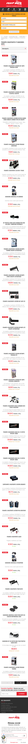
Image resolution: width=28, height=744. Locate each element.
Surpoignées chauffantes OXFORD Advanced (14, 484)
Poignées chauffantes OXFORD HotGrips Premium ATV (14, 354)
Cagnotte (3, 712)
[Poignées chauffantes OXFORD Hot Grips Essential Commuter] (14, 373)
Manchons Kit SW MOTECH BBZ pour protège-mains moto (14, 642)
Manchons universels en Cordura (14, 197)
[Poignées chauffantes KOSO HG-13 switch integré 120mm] (14, 426)
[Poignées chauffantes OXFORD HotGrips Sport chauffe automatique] (14, 269)
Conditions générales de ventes (9, 707)
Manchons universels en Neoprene (14, 563)
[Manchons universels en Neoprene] (14, 556)
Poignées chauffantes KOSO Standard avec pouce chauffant (14, 406)
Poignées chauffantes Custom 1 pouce (14, 170)
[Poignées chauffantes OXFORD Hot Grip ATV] (14, 295)
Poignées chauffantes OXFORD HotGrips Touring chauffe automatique (14, 249)
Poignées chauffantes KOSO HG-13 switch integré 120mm (14, 432)
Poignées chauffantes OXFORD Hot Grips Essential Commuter (14, 380)
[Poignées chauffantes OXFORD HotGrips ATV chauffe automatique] (14, 321)
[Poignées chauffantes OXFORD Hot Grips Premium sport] (14, 59)
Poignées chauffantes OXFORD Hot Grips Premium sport (14, 66)
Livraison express (5, 705)
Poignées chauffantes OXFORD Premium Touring (14, 668)
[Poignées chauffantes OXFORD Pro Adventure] (14, 504)
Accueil (1, 36)
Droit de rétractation (6, 708)
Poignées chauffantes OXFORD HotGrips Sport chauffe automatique (14, 275)
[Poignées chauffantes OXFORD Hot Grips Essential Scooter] (14, 86)
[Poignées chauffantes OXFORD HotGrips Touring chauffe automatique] (14, 242)
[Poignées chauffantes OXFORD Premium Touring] (14, 661)
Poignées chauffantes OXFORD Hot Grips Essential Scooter (14, 92)
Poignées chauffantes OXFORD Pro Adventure (14, 510)
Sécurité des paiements (7, 703)
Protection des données (7, 710)
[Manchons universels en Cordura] (14, 190)
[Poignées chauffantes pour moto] (14, 582)
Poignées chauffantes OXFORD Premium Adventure (14, 145)
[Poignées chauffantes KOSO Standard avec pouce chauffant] (14, 399)
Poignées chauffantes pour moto (14, 589)
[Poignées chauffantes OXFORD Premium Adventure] (14, 138)
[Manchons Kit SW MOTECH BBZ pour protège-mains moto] (14, 635)
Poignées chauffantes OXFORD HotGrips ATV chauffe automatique (14, 328)
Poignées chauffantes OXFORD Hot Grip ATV (14, 301)
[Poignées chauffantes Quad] (14, 530)
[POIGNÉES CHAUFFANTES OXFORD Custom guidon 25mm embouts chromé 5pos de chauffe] (14, 112)
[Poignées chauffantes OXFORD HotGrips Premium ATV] (14, 347)
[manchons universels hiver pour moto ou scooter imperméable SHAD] (14, 609)
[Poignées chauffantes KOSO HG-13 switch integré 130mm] (14, 452)
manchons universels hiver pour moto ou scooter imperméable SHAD (14, 615)
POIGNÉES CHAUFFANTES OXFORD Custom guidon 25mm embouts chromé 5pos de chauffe (14, 119)
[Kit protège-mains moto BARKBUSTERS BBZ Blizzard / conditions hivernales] (14, 216)
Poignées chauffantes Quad (14, 537)
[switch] (3, 742)
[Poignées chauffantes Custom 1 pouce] (14, 164)
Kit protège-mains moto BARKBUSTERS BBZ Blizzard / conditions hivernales (14, 223)
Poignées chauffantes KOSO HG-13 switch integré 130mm (14, 459)
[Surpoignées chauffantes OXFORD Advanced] (14, 478)
